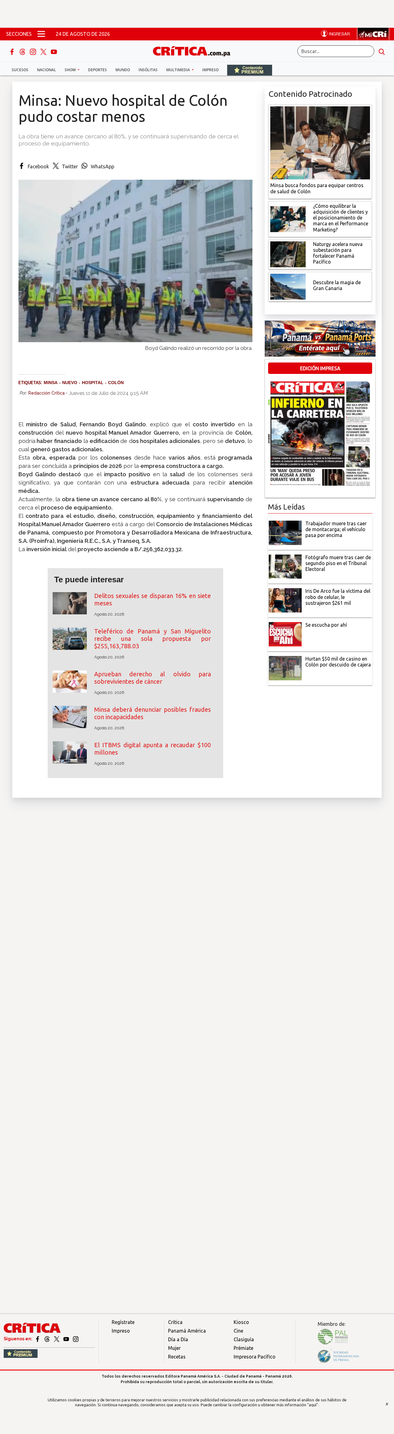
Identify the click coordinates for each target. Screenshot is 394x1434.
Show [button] (71, 69)
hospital (92, 382)
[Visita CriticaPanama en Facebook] (38, 1338)
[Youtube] (53, 51)
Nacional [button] (46, 69)
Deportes (97, 69)
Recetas (177, 1356)
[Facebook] (12, 51)
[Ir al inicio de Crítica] (194, 50)
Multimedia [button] (178, 69)
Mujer (174, 1348)
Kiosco (241, 1322)
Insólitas (148, 69)
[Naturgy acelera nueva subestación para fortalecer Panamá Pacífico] (288, 253)
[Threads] (23, 51)
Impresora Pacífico (254, 1356)
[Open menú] (41, 34)
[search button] (382, 51)
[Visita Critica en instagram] (75, 1338)
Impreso (210, 69)
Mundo (122, 69)
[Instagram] (33, 51)
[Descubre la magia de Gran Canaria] (288, 286)
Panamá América (187, 1331)
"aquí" (312, 1405)
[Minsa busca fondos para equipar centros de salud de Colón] (320, 142)
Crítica (175, 1322)
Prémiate (243, 1348)
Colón (116, 382)
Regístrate (123, 1322)
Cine (238, 1331)
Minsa (51, 382)
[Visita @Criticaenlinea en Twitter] (47, 1338)
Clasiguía (244, 1339)
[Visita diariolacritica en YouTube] (66, 1338)
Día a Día (178, 1339)
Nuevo (69, 382)
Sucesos (20, 69)
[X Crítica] (44, 51)
